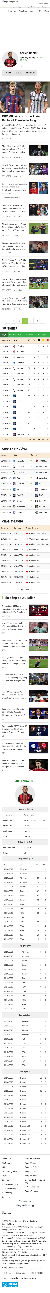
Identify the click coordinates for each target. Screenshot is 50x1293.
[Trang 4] (7, 321)
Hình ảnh (30, 73)
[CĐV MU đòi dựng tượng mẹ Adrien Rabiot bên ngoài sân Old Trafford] (38, 188)
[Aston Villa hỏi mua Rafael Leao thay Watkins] (38, 627)
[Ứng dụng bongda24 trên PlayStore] (20, 1205)
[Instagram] (32, 1267)
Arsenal (17, 157)
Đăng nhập (43, 4)
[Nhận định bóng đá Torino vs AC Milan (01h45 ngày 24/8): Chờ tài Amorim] (38, 730)
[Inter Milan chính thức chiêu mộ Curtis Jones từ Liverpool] (38, 713)
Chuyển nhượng (9, 1188)
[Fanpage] (26, 1267)
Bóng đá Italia (31, 1176)
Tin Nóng (6, 1163)
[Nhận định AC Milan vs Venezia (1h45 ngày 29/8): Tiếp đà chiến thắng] (38, 610)
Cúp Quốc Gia (15, 335)
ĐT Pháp (23, 60)
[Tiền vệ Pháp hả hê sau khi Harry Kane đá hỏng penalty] (38, 302)
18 (37, 321)
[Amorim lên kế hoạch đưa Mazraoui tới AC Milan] (38, 645)
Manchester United (11, 198)
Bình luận (6, 1180)
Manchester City (22, 506)
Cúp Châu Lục (29, 335)
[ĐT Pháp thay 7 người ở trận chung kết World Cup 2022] (38, 228)
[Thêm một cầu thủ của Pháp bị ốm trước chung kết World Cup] (38, 247)
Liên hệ (7, 1273)
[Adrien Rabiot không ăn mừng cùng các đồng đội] (38, 264)
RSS (4, 1267)
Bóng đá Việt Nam (32, 1159)
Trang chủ (6, 1159)
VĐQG (4, 335)
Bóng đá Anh (30, 1163)
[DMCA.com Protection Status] (10, 1287)
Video (4, 1167)
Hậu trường (7, 1193)
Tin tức (7, 73)
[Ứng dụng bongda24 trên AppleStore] (29, 1205)
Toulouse (20, 434)
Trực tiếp (6, 1176)
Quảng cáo (20, 1273)
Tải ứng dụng (25, 1201)
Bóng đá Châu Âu (32, 1167)
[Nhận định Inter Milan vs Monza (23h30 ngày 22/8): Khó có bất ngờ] (38, 747)
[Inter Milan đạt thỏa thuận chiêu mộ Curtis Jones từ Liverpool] (38, 765)
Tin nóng (12, 11)
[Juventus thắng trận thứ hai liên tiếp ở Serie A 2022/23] (38, 169)
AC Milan (40, 57)
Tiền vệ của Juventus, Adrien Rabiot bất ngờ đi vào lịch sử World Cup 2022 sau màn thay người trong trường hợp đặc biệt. (14, 230)
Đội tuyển (42, 335)
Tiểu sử (18, 73)
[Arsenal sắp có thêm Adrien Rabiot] (38, 150)
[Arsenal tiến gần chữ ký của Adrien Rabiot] (38, 210)
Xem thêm (25, 589)
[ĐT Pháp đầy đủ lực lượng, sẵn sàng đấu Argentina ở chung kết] (38, 283)
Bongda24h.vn (30, 1278)
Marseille (20, 357)
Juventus (17, 176)
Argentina (18, 290)
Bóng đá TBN (30, 1171)
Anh (32, 11)
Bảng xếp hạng (31, 1191)
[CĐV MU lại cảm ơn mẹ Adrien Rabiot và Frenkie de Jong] (25, 97)
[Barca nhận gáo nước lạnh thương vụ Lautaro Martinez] (38, 679)
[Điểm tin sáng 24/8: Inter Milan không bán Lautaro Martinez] (38, 662)
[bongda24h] (3, 11)
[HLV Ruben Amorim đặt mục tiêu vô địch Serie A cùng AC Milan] (38, 696)
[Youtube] (38, 1267)
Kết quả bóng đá (32, 1187)
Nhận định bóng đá (10, 1184)
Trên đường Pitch (38, 7)
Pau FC (20, 495)
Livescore (6, 1197)
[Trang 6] (42, 321)
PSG (19, 396)
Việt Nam (23, 11)
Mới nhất (17, 7)
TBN (39, 11)
